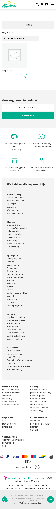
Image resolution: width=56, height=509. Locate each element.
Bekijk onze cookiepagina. (30, 503)
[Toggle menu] (52, 4)
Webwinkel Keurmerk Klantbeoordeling (26, 478)
